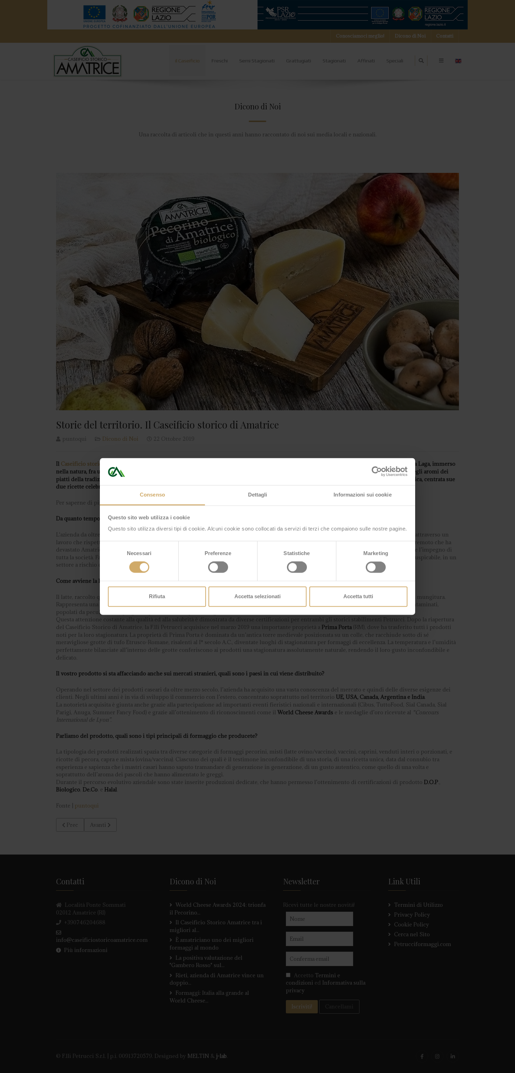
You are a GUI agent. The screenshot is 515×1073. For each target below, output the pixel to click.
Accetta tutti (358, 596)
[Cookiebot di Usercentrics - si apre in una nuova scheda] (376, 471)
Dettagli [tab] (257, 495)
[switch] (218, 567)
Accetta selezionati (257, 596)
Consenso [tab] (152, 495)
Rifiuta (157, 596)
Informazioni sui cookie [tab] (362, 495)
